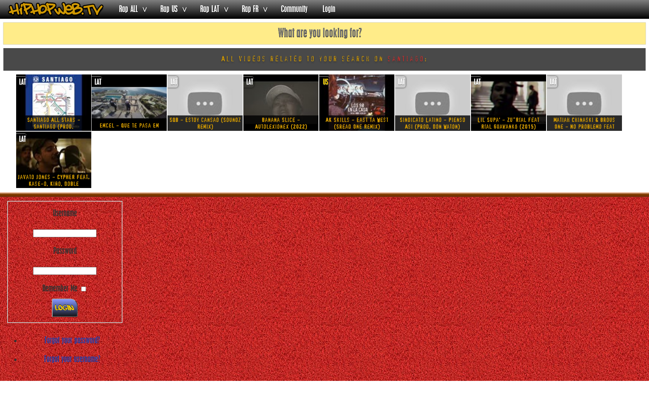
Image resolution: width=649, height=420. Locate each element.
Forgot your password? (72, 341)
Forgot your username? (72, 359)
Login (329, 9)
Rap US (169, 9)
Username (65, 213)
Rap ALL (128, 9)
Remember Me (59, 289)
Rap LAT (209, 9)
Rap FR (250, 9)
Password (65, 251)
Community (294, 9)
